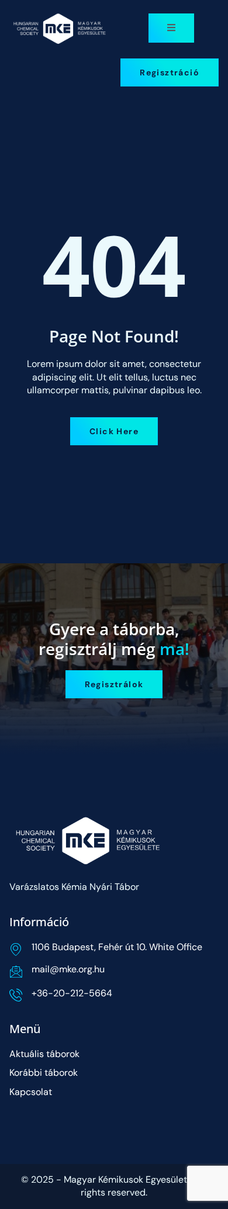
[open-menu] (171, 28)
